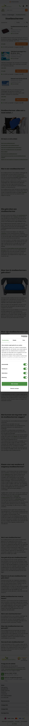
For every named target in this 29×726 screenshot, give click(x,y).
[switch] (25, 369)
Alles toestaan (14, 383)
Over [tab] (24, 340)
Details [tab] (14, 340)
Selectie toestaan (14, 388)
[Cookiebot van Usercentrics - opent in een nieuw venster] (21, 336)
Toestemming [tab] (5, 340)
